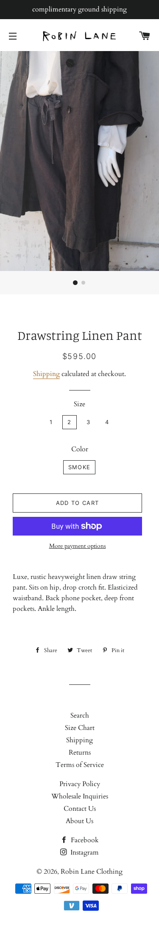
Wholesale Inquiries (79, 796)
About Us (79, 821)
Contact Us (80, 808)
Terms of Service (80, 765)
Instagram (84, 852)
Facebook (84, 840)
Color (79, 449)
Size (79, 404)
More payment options (77, 546)
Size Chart (80, 727)
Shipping (46, 374)
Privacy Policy (79, 784)
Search (79, 715)
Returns (80, 752)
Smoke (79, 467)
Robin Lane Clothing (92, 871)
